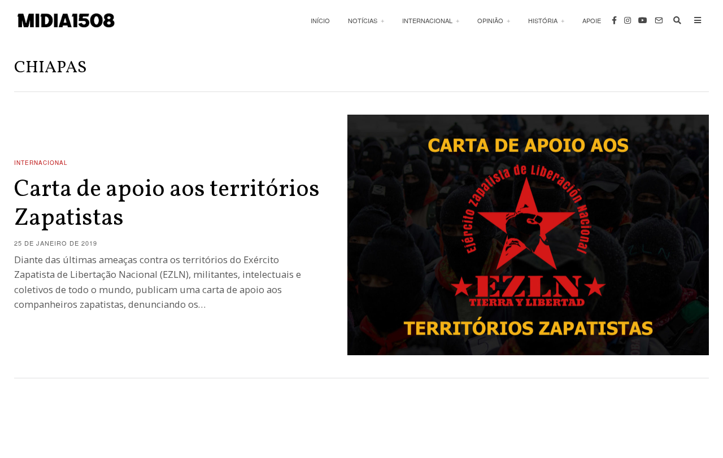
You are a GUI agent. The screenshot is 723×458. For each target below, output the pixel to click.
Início (320, 20)
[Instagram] (627, 20)
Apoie (591, 20)
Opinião (490, 20)
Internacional (427, 20)
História (543, 20)
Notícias (362, 20)
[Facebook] (614, 20)
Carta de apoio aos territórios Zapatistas (167, 204)
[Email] (658, 20)
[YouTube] (642, 20)
